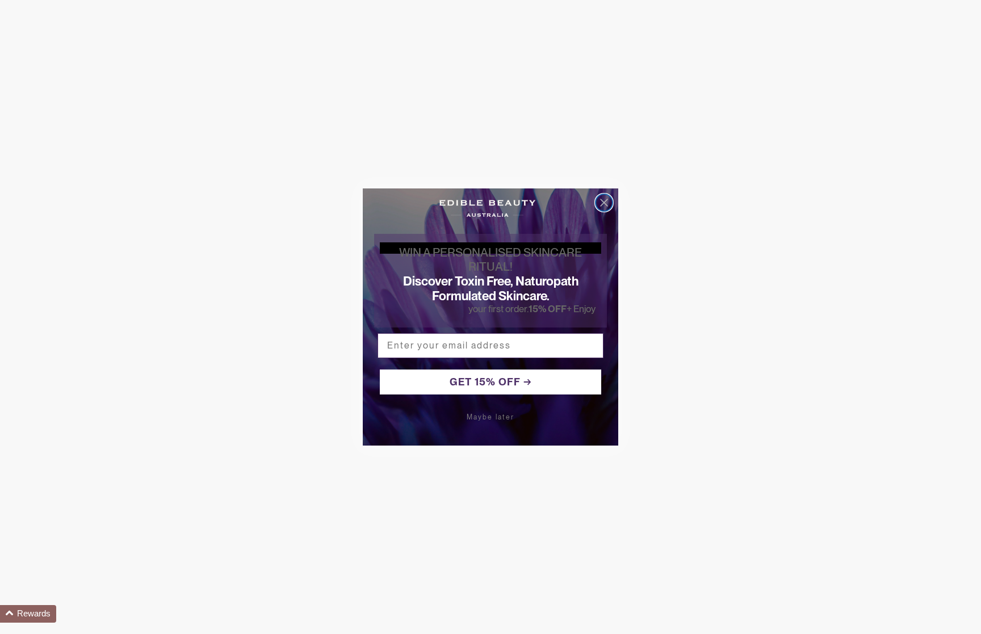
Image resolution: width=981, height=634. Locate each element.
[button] (28, 614)
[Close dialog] (604, 202)
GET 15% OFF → (491, 382)
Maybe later (490, 417)
